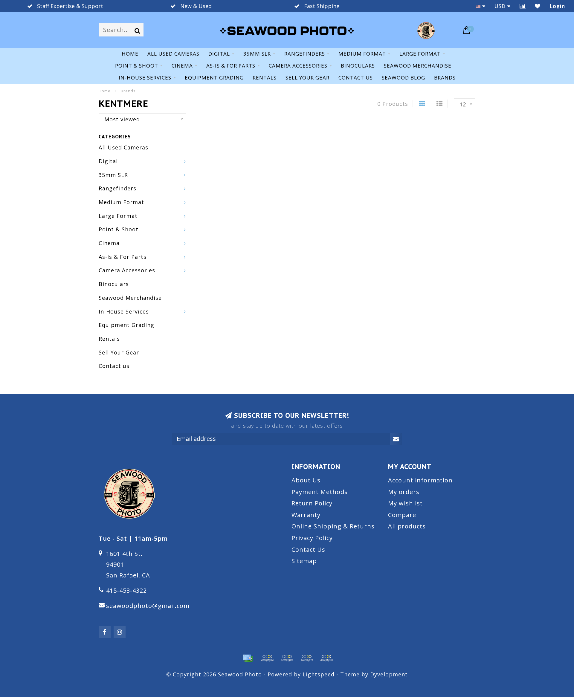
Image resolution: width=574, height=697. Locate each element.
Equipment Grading (214, 77)
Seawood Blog (403, 77)
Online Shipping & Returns (333, 526)
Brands (445, 77)
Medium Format (362, 53)
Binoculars (358, 65)
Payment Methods (319, 492)
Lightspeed (319, 674)
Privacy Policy (312, 538)
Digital (219, 53)
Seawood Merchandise (417, 65)
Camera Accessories (298, 65)
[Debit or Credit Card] (267, 658)
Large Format (420, 53)
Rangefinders (304, 53)
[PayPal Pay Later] (306, 658)
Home (130, 53)
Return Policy (311, 503)
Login (557, 6)
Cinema (182, 65)
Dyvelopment (389, 674)
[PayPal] (287, 658)
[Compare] (523, 6)
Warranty (305, 515)
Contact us (355, 77)
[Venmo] (326, 658)
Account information (420, 480)
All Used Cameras (173, 53)
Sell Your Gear (307, 77)
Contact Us (308, 549)
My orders (403, 492)
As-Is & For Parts (230, 65)
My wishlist (405, 503)
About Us (305, 480)
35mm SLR (257, 53)
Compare (402, 515)
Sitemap (304, 561)
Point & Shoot (136, 65)
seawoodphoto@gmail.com (148, 606)
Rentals (265, 77)
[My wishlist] (538, 6)
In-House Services (145, 77)
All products (407, 526)
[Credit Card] (247, 658)
